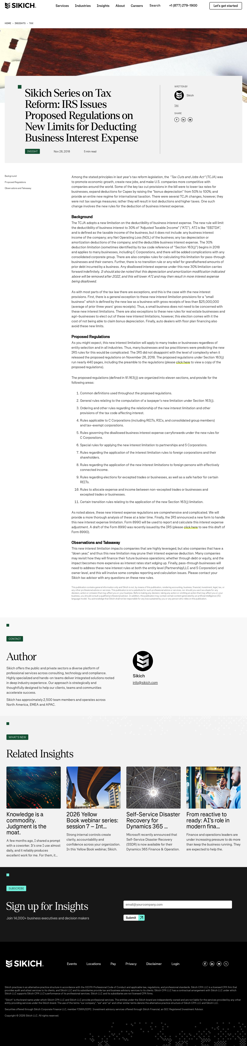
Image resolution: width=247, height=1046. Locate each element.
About (120, 6)
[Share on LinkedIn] (183, 119)
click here (183, 362)
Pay (113, 964)
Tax (31, 23)
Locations (93, 964)
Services (62, 6)
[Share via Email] (190, 119)
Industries (83, 6)
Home (8, 23)
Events (72, 964)
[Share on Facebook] (176, 119)
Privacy (131, 964)
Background (11, 176)
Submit (131, 918)
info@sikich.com (145, 683)
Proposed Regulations (15, 182)
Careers (137, 6)
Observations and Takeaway (18, 188)
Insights (103, 6)
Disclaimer (154, 964)
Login (176, 964)
